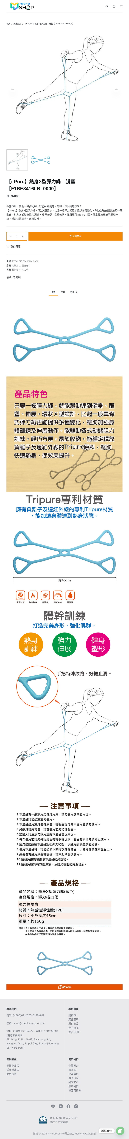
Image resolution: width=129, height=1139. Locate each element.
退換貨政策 (12, 1065)
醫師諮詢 (73, 1078)
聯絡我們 (73, 1086)
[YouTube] (61, 1106)
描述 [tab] (53, 292)
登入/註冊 (73, 1031)
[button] (13, 246)
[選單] (121, 6)
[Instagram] (76, 1106)
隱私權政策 (12, 1069)
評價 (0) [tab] (74, 292)
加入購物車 (75, 236)
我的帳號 (73, 1027)
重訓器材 (16, 269)
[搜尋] (107, 6)
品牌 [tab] (63, 292)
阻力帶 (25, 269)
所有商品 (73, 1023)
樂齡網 (17, 277)
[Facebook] (68, 1106)
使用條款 (11, 1073)
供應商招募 (74, 1090)
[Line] (53, 1106)
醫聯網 (72, 1069)
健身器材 (26, 265)
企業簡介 (73, 1065)
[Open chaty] (120, 1131)
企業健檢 (73, 1073)
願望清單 (73, 1019)
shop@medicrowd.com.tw (29, 1023)
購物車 (72, 1015)
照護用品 (16, 265)
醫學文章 (73, 1082)
